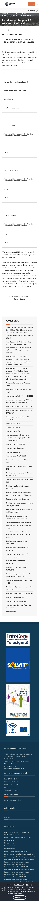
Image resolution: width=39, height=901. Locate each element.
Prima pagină (5, 13)
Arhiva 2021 (14, 15)
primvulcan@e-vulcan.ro (16, 769)
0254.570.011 (25, 761)
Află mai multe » (18, 893)
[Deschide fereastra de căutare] (23, 10)
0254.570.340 (14, 761)
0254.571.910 (11, 766)
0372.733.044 (9, 764)
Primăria (15, 13)
